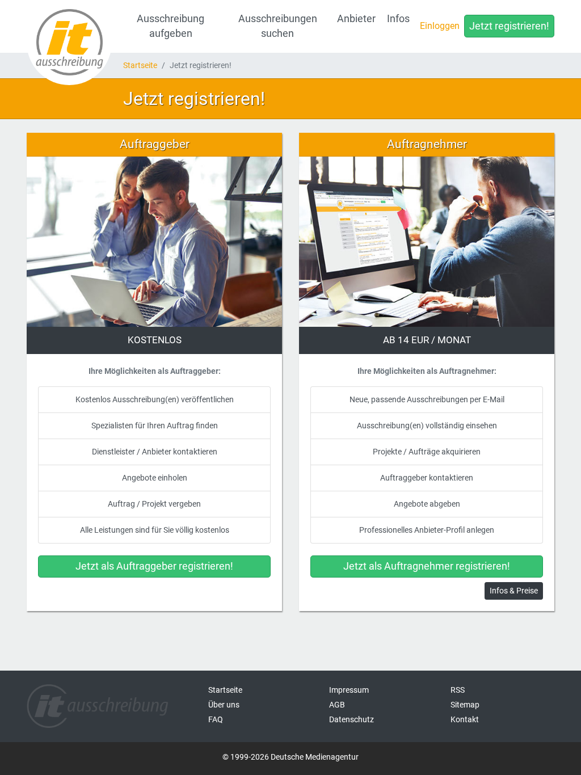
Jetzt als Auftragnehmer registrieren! (426, 566)
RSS (458, 689)
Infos (398, 18)
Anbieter (356, 18)
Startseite (140, 65)
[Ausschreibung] (69, 42)
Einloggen (440, 25)
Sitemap (465, 704)
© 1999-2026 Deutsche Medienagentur (290, 756)
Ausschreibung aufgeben (170, 26)
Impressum (349, 689)
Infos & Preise (514, 590)
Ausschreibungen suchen (277, 26)
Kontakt (465, 719)
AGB (337, 704)
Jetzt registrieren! (509, 26)
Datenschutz (351, 719)
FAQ (215, 719)
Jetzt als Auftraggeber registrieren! (154, 566)
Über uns (223, 704)
